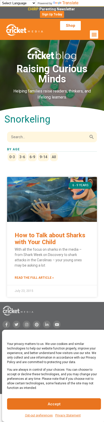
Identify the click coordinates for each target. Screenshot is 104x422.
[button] (52, 14)
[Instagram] (26, 324)
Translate (70, 3)
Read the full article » (34, 277)
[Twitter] (16, 324)
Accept (54, 404)
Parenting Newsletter (52, 9)
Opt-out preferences (39, 415)
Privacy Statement (68, 415)
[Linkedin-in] (46, 324)
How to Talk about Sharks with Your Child (50, 238)
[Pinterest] (36, 324)
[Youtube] (57, 324)
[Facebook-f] (6, 324)
